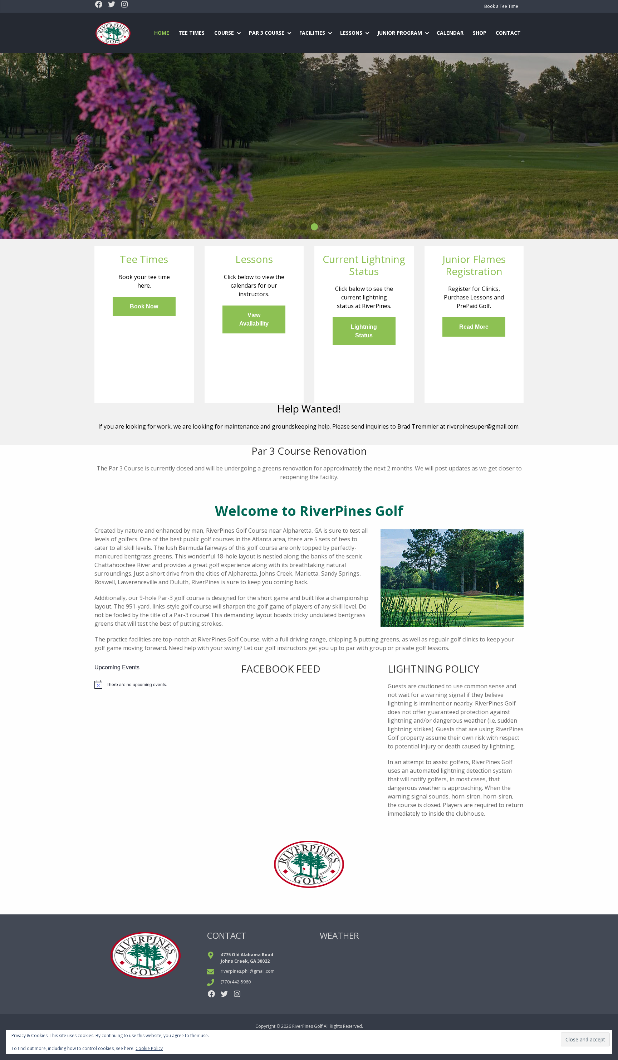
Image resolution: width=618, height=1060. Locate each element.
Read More (474, 327)
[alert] (162, 684)
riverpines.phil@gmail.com (248, 971)
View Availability (254, 319)
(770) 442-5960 (236, 982)
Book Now (144, 306)
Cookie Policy (149, 1048)
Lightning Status (364, 331)
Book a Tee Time (501, 6)
